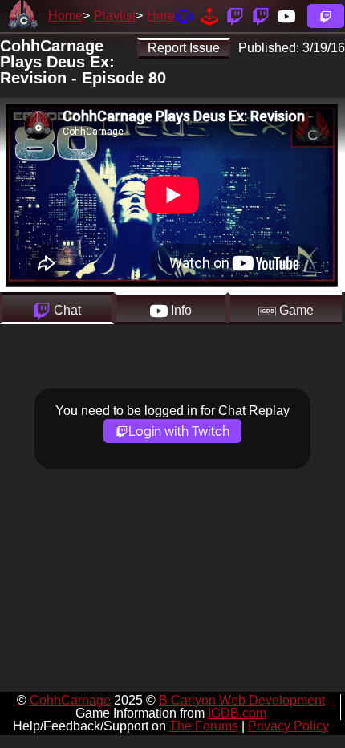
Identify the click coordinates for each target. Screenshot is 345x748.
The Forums (203, 726)
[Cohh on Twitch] (261, 15)
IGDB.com (237, 713)
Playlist (115, 15)
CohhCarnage (70, 700)
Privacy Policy (288, 726)
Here (161, 15)
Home (65, 15)
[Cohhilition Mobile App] (184, 15)
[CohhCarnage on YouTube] (286, 15)
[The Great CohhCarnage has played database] (209, 15)
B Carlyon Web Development (242, 700)
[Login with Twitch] (325, 16)
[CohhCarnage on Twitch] (235, 15)
